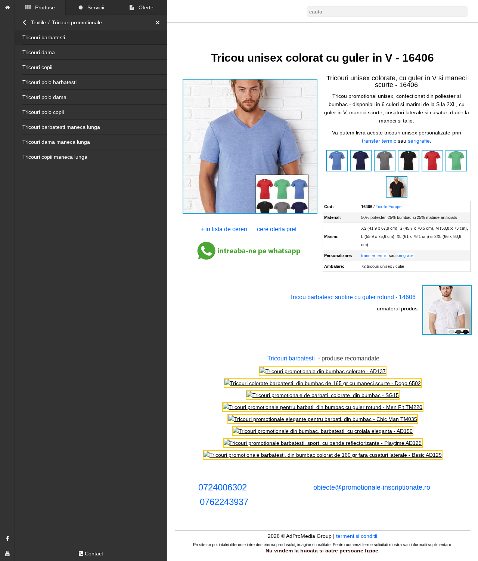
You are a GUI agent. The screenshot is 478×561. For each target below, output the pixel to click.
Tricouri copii (37, 67)
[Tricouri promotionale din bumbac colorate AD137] (323, 371)
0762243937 (224, 502)
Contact (93, 554)
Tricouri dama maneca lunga (56, 142)
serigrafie (419, 141)
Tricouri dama (38, 52)
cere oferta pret (277, 229)
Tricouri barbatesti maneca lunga (61, 127)
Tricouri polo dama (44, 97)
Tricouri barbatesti (43, 37)
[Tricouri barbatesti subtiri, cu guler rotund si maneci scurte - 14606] (447, 334)
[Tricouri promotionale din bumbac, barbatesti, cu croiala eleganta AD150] (323, 431)
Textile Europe (389, 206)
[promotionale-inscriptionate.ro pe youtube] (7, 553)
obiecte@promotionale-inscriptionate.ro (371, 487)
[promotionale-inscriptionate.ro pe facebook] (7, 538)
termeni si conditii (357, 536)
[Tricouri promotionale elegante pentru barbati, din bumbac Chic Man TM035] (322, 419)
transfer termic (379, 141)
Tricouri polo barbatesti (49, 82)
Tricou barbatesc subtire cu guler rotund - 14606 (352, 297)
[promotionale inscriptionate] (7, 7)
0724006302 (222, 487)
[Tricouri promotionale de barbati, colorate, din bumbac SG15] (323, 395)
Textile (38, 22)
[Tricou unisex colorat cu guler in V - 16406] (249, 213)
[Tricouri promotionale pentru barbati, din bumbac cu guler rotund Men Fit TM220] (323, 407)
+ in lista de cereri (224, 229)
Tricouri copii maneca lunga (54, 157)
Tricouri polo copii (43, 112)
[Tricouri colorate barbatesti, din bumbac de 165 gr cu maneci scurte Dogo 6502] (323, 383)
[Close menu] (159, 22)
